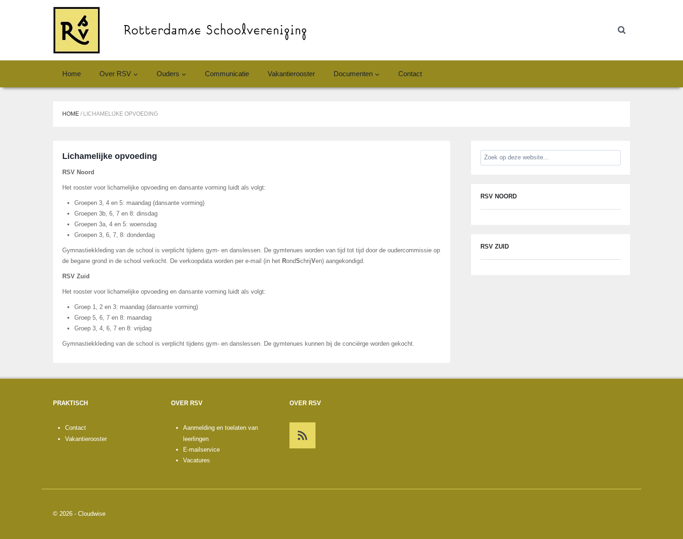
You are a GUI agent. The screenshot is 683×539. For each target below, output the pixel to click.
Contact (410, 74)
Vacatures (196, 460)
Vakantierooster (291, 74)
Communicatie (227, 74)
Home (71, 74)
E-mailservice (201, 449)
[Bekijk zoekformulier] (621, 30)
